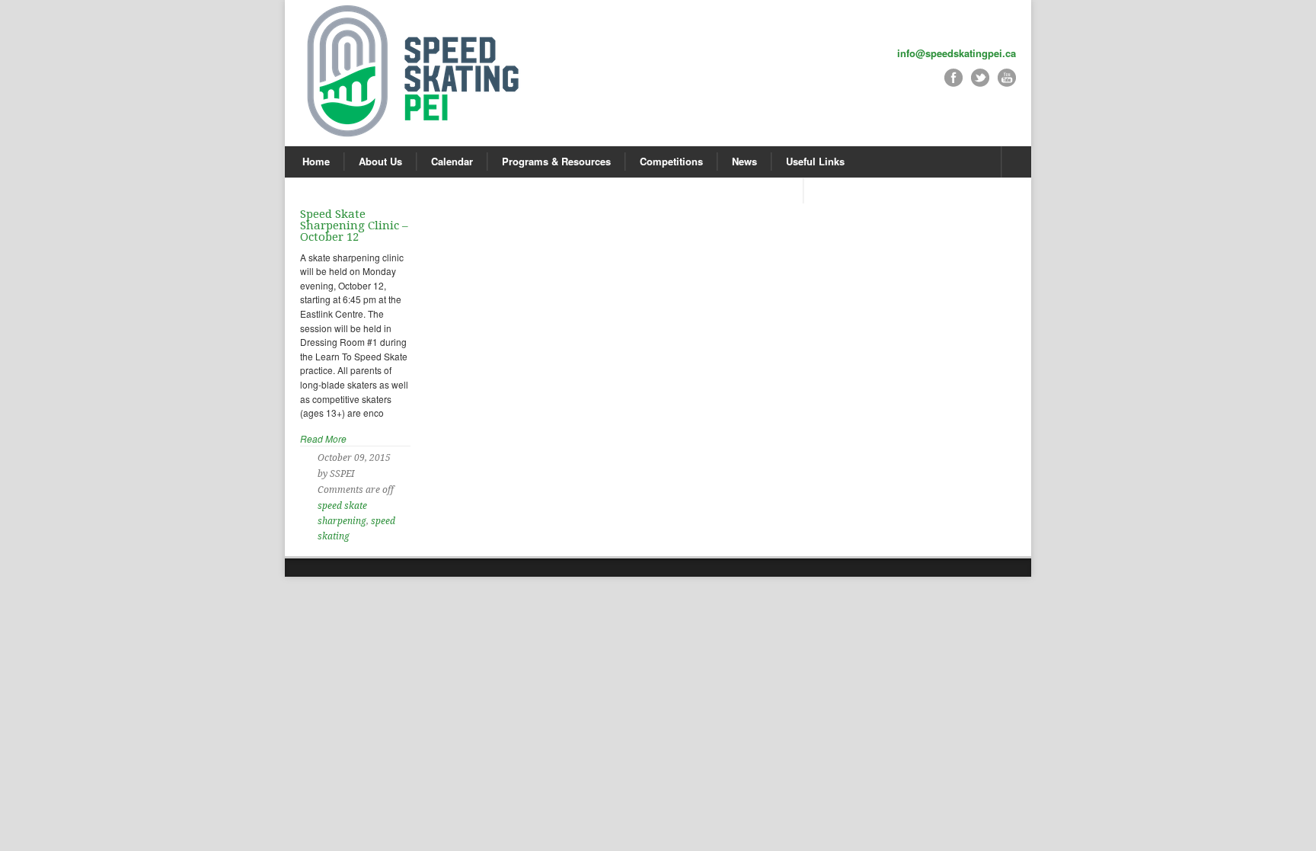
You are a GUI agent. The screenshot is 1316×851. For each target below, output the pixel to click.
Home (316, 161)
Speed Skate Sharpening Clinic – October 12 (354, 225)
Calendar (452, 161)
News (744, 161)
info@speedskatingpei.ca (956, 53)
